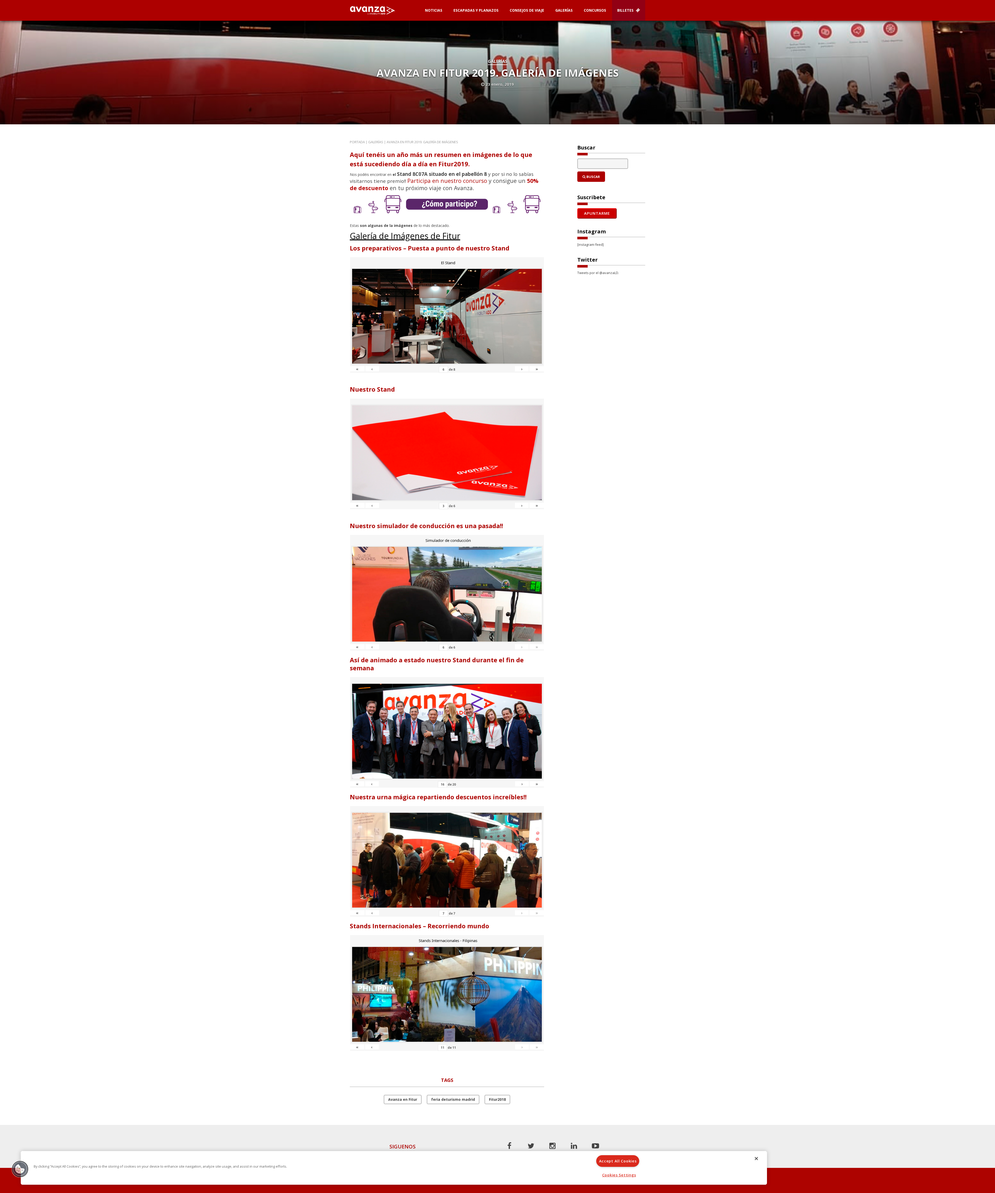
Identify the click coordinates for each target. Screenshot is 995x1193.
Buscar (593, 176)
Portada (357, 142)
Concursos (595, 10)
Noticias (433, 10)
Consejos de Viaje (527, 10)
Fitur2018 (497, 1099)
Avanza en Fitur (402, 1099)
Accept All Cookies (618, 1161)
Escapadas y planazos (476, 10)
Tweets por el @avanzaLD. (598, 272)
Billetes (626, 10)
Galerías (564, 10)
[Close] (756, 1158)
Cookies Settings (619, 1175)
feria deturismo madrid (453, 1099)
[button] (20, 1169)
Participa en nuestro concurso (447, 180)
